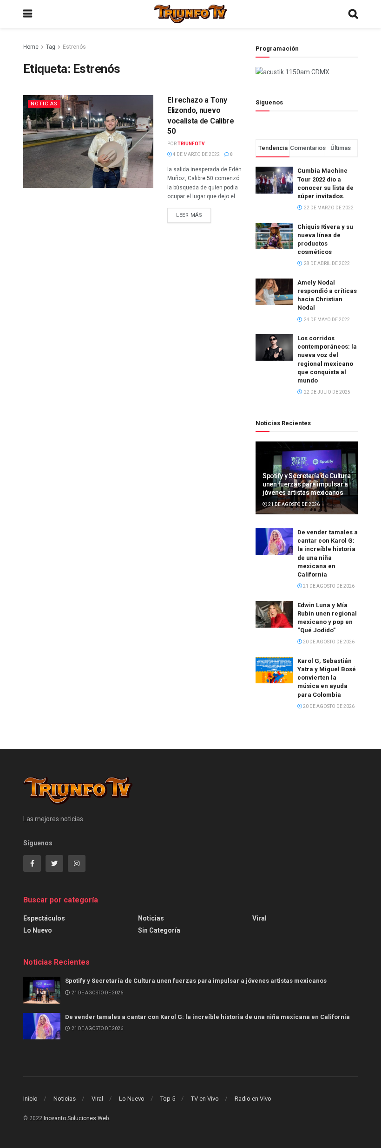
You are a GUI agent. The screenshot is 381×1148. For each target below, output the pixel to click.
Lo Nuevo (37, 930)
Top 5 (167, 1098)
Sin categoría (159, 930)
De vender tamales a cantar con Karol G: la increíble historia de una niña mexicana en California (207, 1016)
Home (31, 47)
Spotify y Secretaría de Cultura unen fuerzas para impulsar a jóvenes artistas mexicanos (306, 484)
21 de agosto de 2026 (293, 504)
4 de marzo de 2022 (196, 154)
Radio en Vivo (253, 1098)
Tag (50, 47)
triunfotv (191, 143)
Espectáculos (44, 918)
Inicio (30, 1098)
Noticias (44, 104)
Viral (259, 918)
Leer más (189, 215)
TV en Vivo (205, 1098)
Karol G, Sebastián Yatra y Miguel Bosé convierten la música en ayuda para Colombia (326, 677)
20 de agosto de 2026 (328, 641)
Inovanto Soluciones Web (76, 1118)
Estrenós (74, 47)
